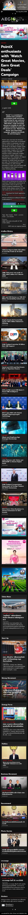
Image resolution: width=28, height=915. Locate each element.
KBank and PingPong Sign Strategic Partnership (14, 427)
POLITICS (5, 760)
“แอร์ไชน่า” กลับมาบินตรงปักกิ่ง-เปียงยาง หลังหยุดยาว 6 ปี (14, 605)
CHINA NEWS (5, 613)
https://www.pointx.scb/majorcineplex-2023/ (13, 192)
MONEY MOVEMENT (8, 688)
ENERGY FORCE (6, 722)
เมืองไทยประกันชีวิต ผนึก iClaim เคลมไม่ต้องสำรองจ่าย (14, 783)
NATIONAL (10, 820)
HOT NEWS (11, 613)
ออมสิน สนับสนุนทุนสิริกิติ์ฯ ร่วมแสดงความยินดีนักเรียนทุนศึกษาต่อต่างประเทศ (14, 840)
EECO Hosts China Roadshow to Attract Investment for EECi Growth (14, 499)
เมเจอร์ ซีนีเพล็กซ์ (10, 216)
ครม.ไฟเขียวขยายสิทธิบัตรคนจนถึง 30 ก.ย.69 (14, 812)
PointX (15, 215)
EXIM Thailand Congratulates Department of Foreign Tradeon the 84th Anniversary (14, 474)
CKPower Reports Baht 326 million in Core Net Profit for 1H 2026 (14, 240)
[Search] (26, 19)
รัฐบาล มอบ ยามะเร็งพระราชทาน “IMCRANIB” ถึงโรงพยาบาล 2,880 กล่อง (14, 752)
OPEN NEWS (4, 270)
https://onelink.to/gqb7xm (16, 195)
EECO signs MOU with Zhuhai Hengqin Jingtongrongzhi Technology (14, 403)
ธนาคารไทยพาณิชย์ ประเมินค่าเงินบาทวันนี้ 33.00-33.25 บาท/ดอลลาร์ (13, 692)
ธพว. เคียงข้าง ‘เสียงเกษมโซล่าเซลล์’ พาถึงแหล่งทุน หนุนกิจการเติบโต (14, 647)
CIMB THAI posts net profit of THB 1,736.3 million (12, 221)
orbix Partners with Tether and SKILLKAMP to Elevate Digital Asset (14, 450)
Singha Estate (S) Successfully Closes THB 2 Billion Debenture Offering (14, 310)
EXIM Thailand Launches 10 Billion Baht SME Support (14, 334)
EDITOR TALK (10, 878)
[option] (14, 690)
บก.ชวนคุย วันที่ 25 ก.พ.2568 (14, 869)
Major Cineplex (9, 215)
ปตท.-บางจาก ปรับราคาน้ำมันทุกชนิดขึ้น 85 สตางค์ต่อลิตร (14, 713)
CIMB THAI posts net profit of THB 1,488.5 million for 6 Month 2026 (14, 263)
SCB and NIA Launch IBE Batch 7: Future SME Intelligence (14, 380)
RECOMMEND (16, 820)
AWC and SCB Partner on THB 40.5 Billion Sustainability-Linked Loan (14, 287)
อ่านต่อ (15, 670)
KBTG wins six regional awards (17, 225)
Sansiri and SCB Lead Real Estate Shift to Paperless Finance (14, 357)
